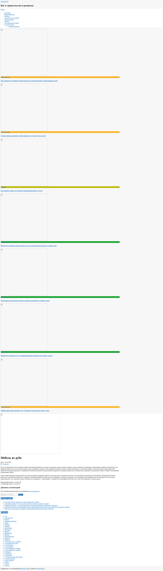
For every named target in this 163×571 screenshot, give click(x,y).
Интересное (8, 528)
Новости (7, 538)
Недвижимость (9, 536)
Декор (6, 523)
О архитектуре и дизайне (13, 541)
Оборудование (5, 77)
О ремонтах (8, 553)
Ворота (7, 519)
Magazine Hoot (25, 568)
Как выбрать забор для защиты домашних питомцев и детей (21, 191)
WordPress (41, 568)
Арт (6, 516)
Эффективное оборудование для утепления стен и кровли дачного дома (25, 410)
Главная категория (10, 521)
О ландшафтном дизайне (13, 548)
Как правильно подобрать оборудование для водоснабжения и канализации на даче (29, 81)
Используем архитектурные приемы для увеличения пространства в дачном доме (29, 246)
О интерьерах (9, 545)
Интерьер (8, 530)
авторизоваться (34, 491)
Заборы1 (3, 187)
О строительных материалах (14, 557)
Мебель (7, 535)
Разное (7, 562)
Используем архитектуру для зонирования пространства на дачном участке (26, 356)
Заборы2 (7, 526)
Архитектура (5, 242)
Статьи (7, 563)
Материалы (8, 533)
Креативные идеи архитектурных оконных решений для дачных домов (25, 300)
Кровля (7, 531)
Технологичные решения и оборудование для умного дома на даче (23, 136)
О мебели (6, 464)
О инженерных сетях (11, 543)
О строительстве (10, 558)
